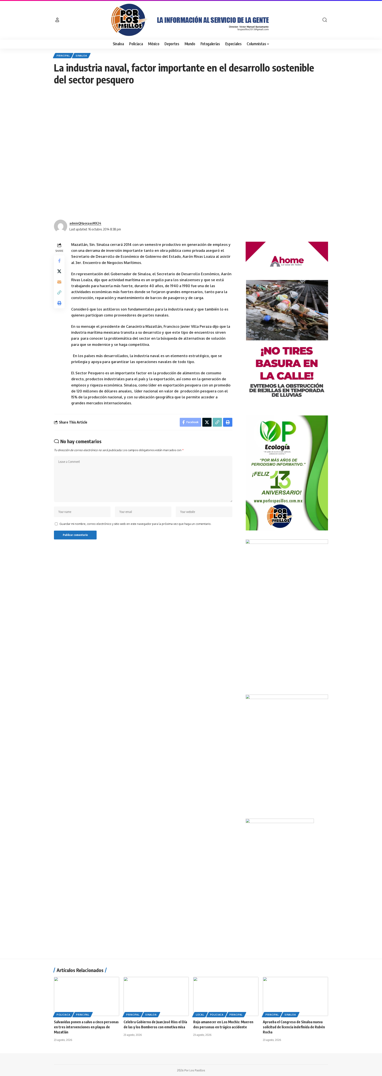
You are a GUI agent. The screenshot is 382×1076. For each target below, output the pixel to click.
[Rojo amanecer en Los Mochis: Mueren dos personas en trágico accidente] (225, 996)
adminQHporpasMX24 (85, 223)
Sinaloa (81, 55)
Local (200, 1014)
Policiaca (63, 1014)
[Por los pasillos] (191, 19)
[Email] (59, 282)
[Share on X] (59, 271)
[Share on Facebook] (59, 261)
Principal (63, 55)
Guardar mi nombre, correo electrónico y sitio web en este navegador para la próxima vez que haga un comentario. (135, 524)
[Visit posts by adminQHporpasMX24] (60, 226)
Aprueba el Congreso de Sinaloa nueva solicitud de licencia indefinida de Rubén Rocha (294, 1027)
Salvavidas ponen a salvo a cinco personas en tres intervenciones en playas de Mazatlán (86, 1027)
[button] (57, 20)
